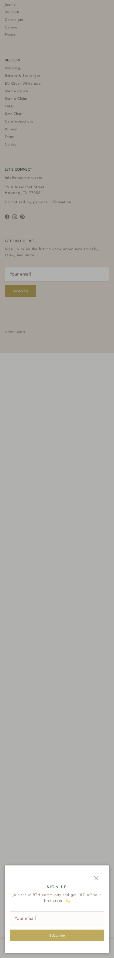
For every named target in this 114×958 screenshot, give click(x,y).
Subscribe (57, 935)
